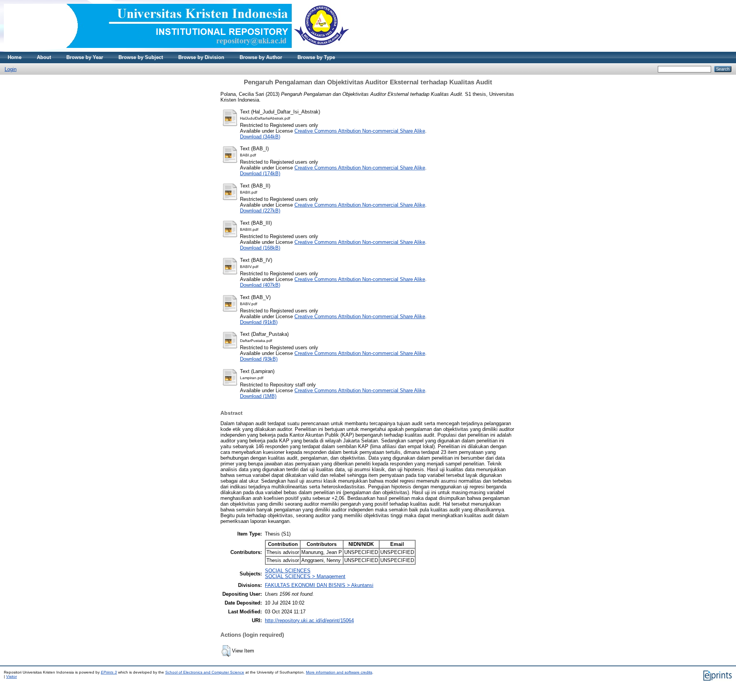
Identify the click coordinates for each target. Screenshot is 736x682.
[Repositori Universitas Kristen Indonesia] (176, 50)
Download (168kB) (260, 248)
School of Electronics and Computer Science (204, 672)
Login (10, 69)
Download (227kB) (260, 211)
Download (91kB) (259, 322)
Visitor (11, 676)
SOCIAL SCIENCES (287, 571)
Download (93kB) (259, 359)
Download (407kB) (260, 285)
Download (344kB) (260, 137)
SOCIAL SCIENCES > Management (305, 576)
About (44, 57)
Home (14, 57)
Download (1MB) (258, 396)
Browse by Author (261, 57)
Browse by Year (84, 57)
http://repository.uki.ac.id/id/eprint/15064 (309, 620)
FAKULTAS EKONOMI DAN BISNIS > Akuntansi (319, 585)
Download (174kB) (260, 173)
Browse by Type (316, 57)
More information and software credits (339, 672)
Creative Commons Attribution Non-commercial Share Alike (359, 131)
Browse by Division (201, 57)
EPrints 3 (109, 672)
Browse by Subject (140, 57)
